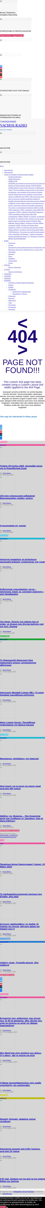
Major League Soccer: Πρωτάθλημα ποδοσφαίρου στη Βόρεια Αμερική (17, 723)
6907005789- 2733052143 (9, 835)
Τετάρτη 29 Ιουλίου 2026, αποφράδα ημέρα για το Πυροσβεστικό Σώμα (21, 467)
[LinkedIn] (22, 436)
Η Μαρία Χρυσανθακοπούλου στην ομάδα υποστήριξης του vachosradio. (20, 1084)
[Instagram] (22, 68)
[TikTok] (22, 71)
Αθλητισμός (4, 639)
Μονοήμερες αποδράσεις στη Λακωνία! (19, 758)
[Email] (22, 430)
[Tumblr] (22, 434)
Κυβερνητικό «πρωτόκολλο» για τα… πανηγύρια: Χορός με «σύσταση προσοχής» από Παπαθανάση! (22, 591)
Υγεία (1, 843)
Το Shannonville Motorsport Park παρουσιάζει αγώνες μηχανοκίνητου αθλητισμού (18, 662)
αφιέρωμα (3, 1098)
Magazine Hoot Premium (24, 1192)
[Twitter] (22, 428)
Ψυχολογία (3, 997)
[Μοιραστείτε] (22, 438)
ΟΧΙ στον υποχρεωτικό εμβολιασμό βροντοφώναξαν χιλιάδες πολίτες (17, 497)
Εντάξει (3, 1207)
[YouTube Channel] (22, 77)
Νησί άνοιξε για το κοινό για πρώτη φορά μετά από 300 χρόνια (20, 787)
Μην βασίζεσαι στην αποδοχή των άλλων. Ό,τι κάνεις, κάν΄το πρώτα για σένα (21, 1054)
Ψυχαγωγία (3, 538)
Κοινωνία (3, 445)
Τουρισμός (3, 738)
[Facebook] (22, 66)
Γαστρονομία (4, 942)
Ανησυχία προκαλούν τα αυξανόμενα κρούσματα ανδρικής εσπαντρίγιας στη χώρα (22, 560)
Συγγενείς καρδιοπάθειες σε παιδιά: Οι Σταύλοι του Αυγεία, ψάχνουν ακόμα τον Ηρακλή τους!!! (20, 926)
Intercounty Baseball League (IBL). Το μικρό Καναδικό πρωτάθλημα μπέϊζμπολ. (22, 693)
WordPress (7, 1194)
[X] (22, 75)
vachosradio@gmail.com (8, 837)
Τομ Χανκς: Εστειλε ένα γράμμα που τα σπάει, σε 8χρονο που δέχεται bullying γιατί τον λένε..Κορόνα (22, 624)
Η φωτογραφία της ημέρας (13, 525)
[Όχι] (7, 1207)
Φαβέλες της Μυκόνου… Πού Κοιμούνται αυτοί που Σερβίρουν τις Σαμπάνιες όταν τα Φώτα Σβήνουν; (21, 818)
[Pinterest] (22, 73)
